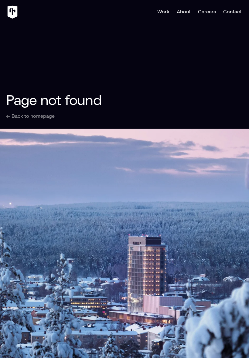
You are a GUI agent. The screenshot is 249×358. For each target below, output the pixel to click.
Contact (232, 12)
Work (163, 12)
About (184, 12)
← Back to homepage (30, 116)
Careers (207, 12)
